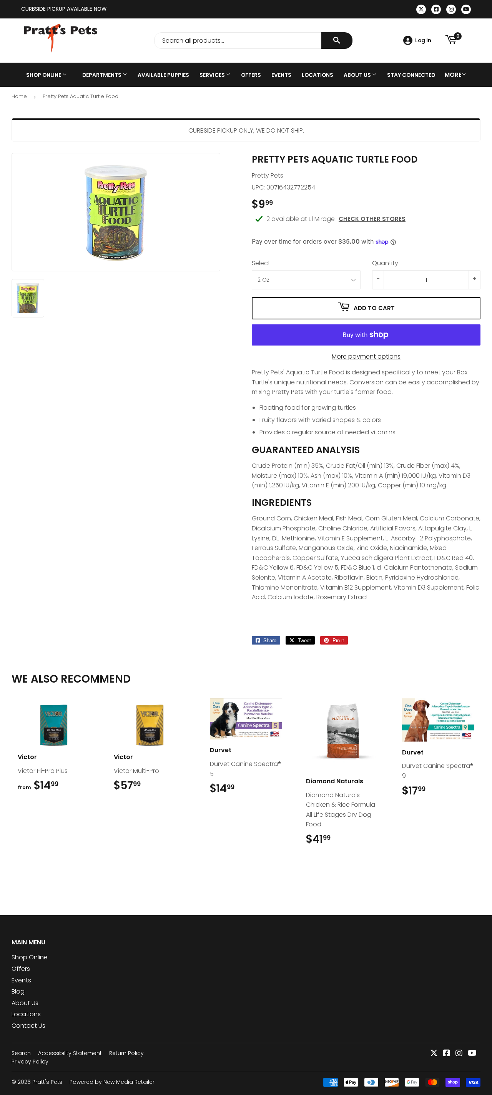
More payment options (366, 356)
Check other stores (372, 219)
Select (261, 263)
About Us (358, 75)
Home (19, 96)
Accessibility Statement (70, 1053)
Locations (317, 75)
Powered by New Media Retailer (112, 1082)
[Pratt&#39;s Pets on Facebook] (446, 1053)
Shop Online (44, 75)
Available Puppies (163, 75)
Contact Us (28, 1025)
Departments (102, 75)
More (453, 75)
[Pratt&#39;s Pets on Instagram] (458, 1053)
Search (21, 1053)
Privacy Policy (30, 1061)
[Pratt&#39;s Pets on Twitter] (434, 1053)
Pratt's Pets (47, 1082)
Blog (18, 991)
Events (281, 75)
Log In (423, 40)
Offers (251, 75)
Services (212, 75)
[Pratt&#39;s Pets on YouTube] (472, 1053)
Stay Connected (411, 75)
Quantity (385, 263)
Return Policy (126, 1053)
